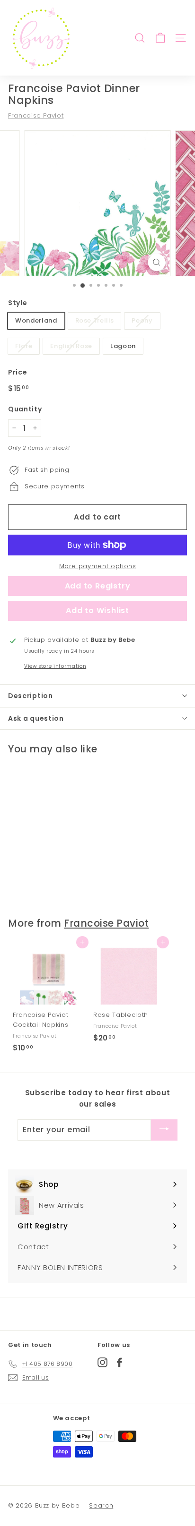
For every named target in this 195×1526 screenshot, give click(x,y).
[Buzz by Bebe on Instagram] (102, 1362)
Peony (142, 320)
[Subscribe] (164, 1130)
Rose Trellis (94, 320)
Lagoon (123, 345)
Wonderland (36, 320)
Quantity (25, 409)
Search (101, 1505)
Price (17, 372)
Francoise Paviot (35, 115)
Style (17, 302)
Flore (23, 345)
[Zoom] (156, 262)
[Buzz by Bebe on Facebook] (119, 1362)
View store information (55, 666)
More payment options (97, 566)
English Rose (71, 345)
